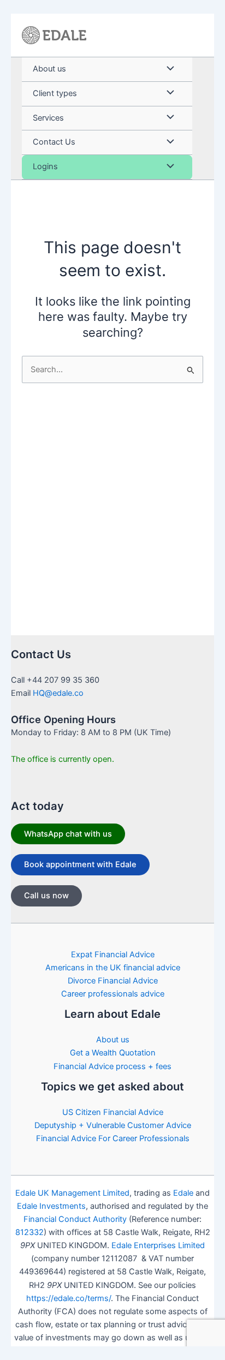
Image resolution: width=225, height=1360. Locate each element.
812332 (29, 1232)
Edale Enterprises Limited (158, 1245)
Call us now (46, 895)
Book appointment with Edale (80, 864)
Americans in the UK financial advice (112, 968)
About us (112, 1040)
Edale (183, 1193)
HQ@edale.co (58, 693)
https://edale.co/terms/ (68, 1298)
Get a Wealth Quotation (113, 1053)
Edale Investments (51, 1206)
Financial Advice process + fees (112, 1066)
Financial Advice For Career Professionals (113, 1138)
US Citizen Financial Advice (112, 1112)
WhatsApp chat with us (68, 834)
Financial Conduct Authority (75, 1219)
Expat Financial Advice (113, 954)
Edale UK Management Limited (72, 1193)
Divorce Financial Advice (113, 981)
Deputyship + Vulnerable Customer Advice (112, 1125)
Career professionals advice (112, 994)
